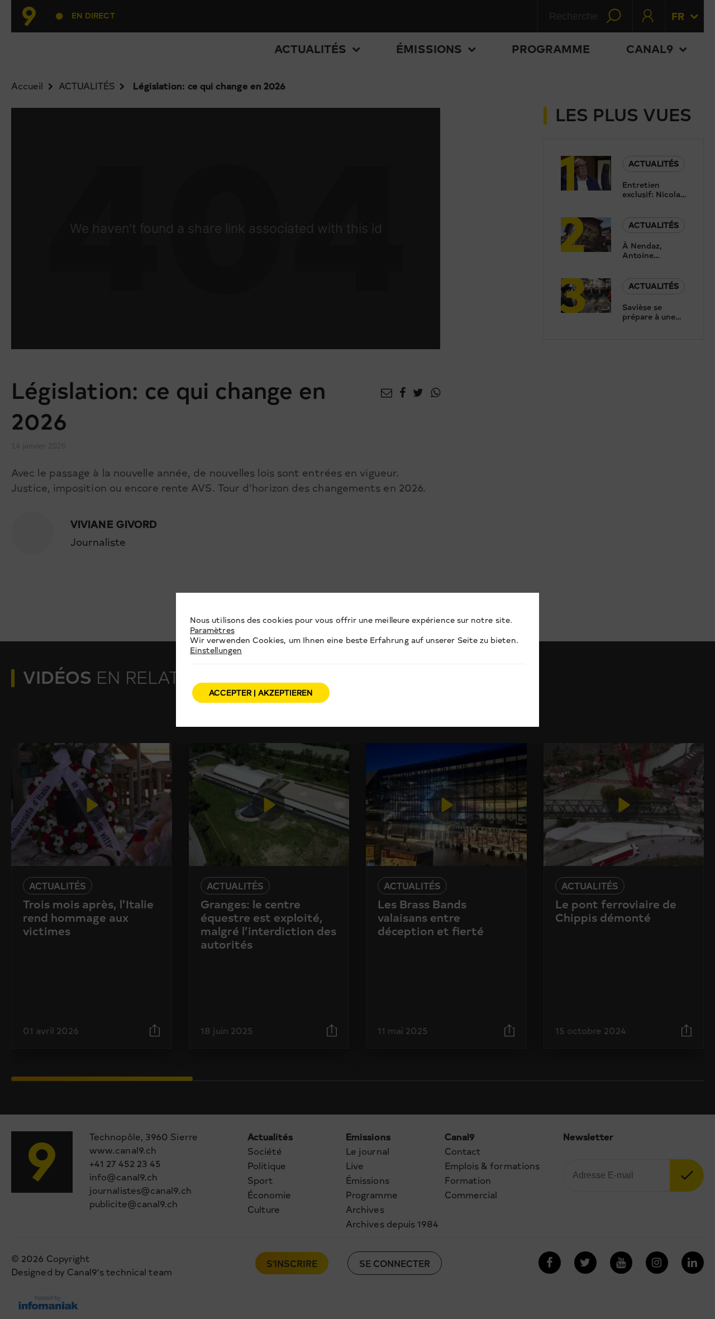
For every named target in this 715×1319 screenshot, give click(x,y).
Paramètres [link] (212, 630)
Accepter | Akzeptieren (261, 692)
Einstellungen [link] (216, 650)
